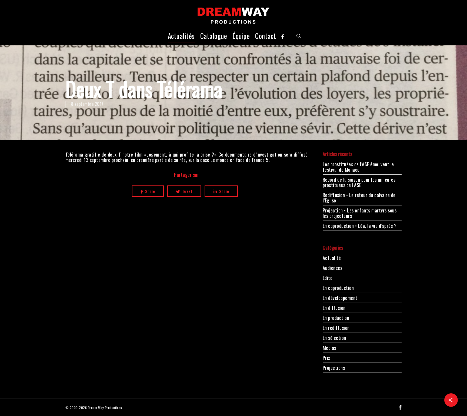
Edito (328, 277)
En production (336, 317)
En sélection (334, 337)
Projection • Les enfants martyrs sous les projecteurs (360, 213)
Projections (334, 367)
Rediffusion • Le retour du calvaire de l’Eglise (359, 197)
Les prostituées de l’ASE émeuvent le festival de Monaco (358, 167)
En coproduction (338, 287)
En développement (340, 297)
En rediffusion (336, 327)
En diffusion (334, 307)
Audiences (332, 267)
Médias (329, 347)
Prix (326, 357)
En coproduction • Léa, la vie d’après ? (360, 225)
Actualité (332, 258)
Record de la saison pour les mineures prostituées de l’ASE (359, 182)
